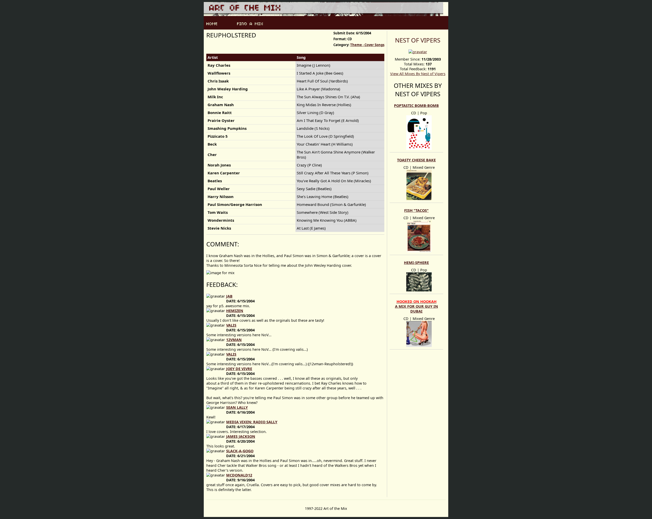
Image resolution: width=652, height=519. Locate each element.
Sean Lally (237, 407)
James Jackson (240, 436)
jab (229, 296)
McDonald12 (239, 475)
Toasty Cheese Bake (416, 160)
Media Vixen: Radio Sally (251, 421)
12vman (234, 339)
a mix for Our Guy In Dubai (416, 306)
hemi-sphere (416, 262)
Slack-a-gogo (239, 450)
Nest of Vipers (417, 40)
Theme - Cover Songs (367, 45)
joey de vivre (239, 368)
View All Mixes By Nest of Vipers (417, 73)
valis (231, 325)
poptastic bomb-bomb (416, 105)
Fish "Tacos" (416, 210)
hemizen (234, 310)
